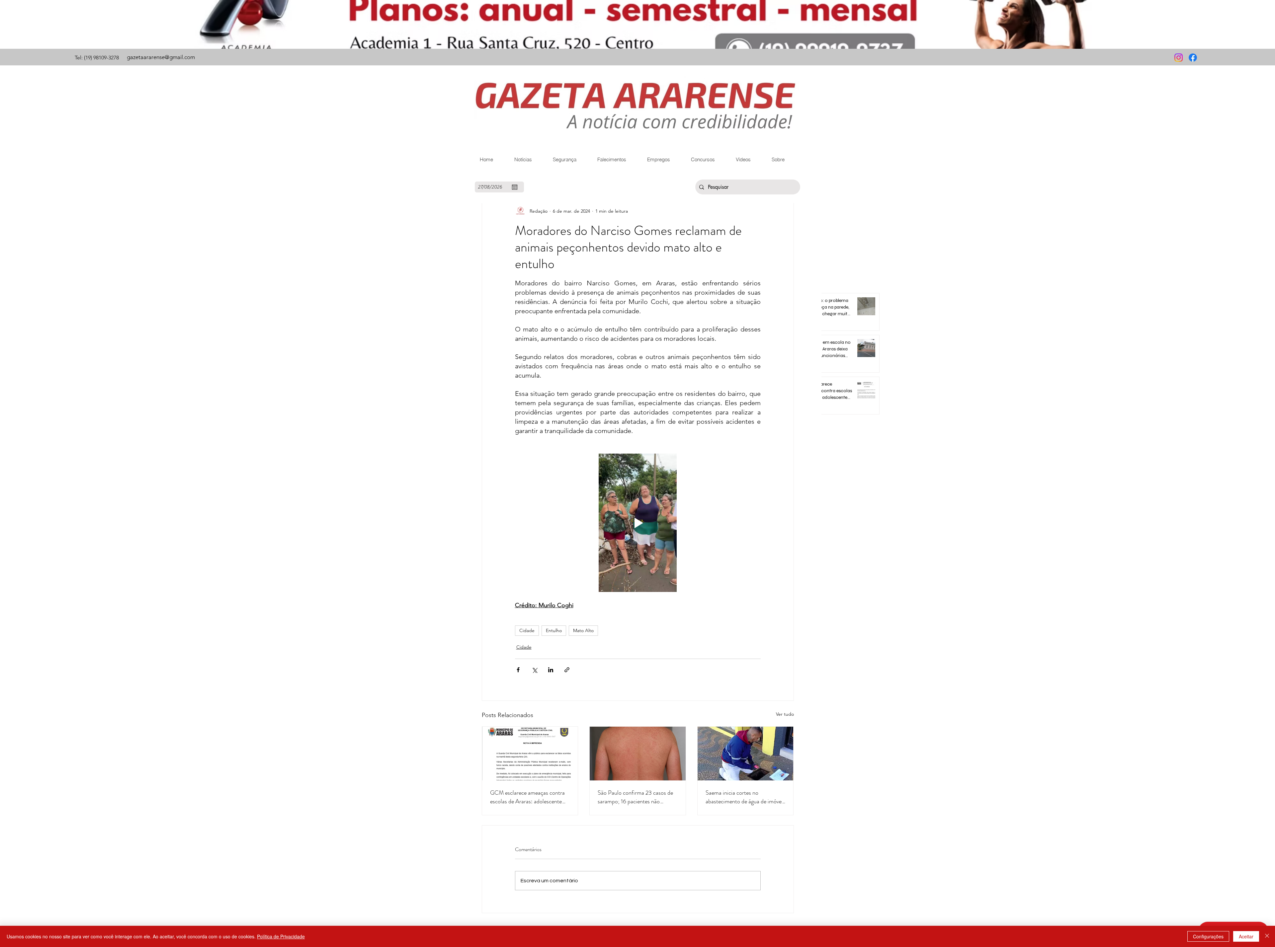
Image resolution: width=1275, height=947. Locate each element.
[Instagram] (1178, 57)
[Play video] (638, 523)
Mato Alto (583, 630)
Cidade (527, 630)
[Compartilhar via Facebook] (518, 670)
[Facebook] (1192, 57)
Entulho (554, 630)
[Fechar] (1267, 936)
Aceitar (1246, 936)
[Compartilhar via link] (567, 670)
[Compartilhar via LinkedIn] (551, 670)
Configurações (1208, 936)
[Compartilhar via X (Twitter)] (534, 670)
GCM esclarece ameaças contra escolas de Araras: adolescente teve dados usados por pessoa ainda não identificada (527, 797)
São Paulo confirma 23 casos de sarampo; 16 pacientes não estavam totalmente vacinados (635, 797)
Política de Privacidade (281, 936)
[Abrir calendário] (514, 187)
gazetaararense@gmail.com (161, 57)
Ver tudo (785, 714)
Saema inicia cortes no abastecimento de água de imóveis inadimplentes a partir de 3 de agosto (745, 797)
